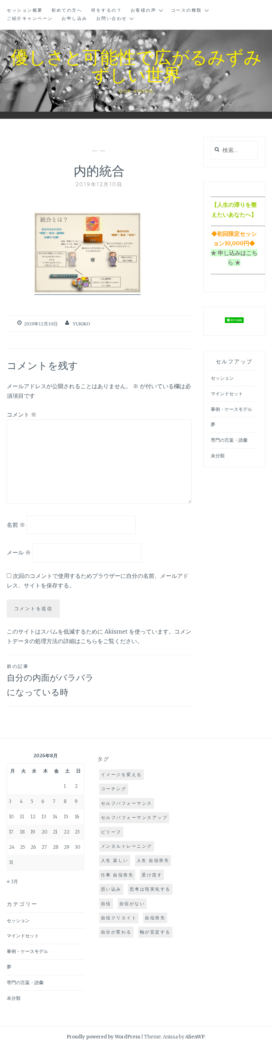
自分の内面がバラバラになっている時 (50, 680)
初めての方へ (66, 10)
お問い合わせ (111, 18)
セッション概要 (25, 10)
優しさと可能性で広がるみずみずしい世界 (136, 65)
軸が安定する (155, 932)
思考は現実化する (150, 889)
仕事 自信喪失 (117, 874)
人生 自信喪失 (153, 860)
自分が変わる (116, 932)
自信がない (132, 903)
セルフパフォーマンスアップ (134, 817)
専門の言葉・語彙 (229, 440)
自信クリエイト (119, 917)
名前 (16, 524)
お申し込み (74, 18)
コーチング (114, 788)
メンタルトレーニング (126, 846)
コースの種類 (186, 10)
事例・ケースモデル (231, 409)
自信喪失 (155, 917)
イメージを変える (121, 774)
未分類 (218, 456)
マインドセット (227, 394)
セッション (222, 378)
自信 (106, 903)
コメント (21, 414)
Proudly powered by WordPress (103, 1037)
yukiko (81, 324)
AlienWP (195, 1037)
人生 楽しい (115, 860)
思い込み (111, 889)
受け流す (152, 874)
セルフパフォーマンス (126, 803)
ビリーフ (111, 832)
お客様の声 (144, 10)
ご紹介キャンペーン (30, 18)
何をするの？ (106, 10)
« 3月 (12, 882)
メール (19, 552)
